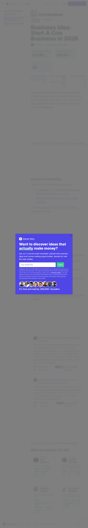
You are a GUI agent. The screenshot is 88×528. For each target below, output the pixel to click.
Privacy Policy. (56, 273)
